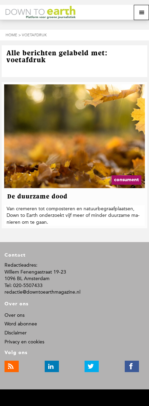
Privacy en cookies (24, 342)
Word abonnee (21, 324)
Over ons (15, 315)
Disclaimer (16, 333)
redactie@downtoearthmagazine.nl (42, 292)
